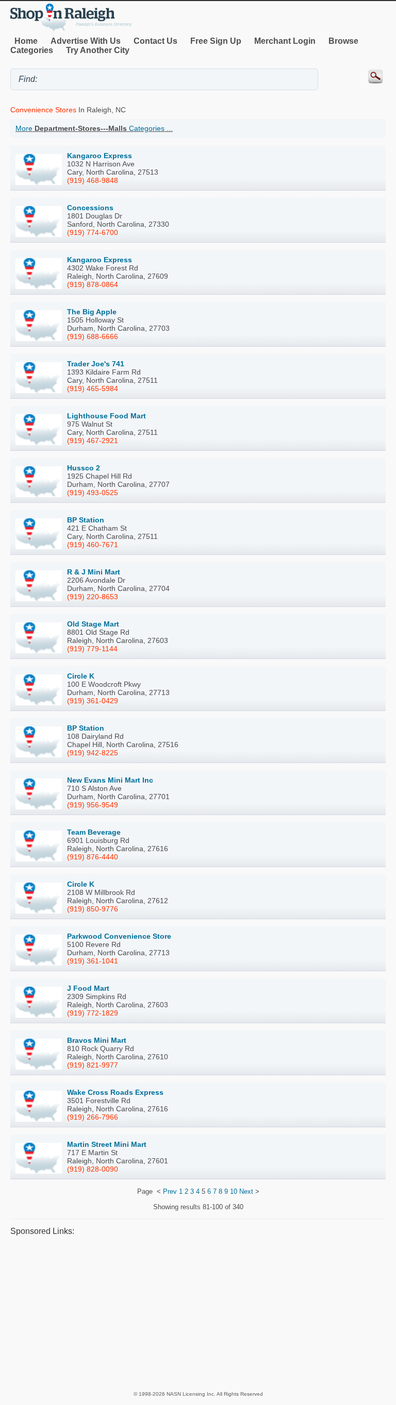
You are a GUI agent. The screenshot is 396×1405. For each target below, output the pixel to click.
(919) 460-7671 (92, 544)
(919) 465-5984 (92, 388)
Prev (170, 1191)
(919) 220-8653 (92, 597)
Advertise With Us (86, 41)
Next (246, 1191)
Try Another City (97, 50)
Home (26, 41)
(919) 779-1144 (92, 649)
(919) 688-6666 (92, 336)
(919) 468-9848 (92, 180)
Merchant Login (285, 41)
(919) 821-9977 (92, 1065)
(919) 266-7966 (92, 1117)
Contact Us (155, 41)
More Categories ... (94, 128)
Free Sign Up (215, 41)
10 (233, 1191)
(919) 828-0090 (92, 1169)
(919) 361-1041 (92, 961)
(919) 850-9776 (92, 909)
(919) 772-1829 (92, 1013)
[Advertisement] (198, 1313)
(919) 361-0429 (92, 701)
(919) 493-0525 (92, 492)
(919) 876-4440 (92, 857)
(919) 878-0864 (92, 284)
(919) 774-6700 (92, 232)
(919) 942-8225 (92, 753)
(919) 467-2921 (92, 440)
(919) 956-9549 (92, 805)
